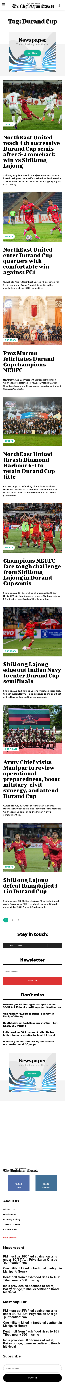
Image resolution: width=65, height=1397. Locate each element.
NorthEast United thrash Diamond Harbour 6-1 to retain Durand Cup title (29, 465)
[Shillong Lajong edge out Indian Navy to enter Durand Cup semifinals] (32, 631)
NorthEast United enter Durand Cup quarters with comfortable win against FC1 (28, 260)
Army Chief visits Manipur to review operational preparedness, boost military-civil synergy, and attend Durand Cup (31, 779)
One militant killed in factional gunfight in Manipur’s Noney (28, 1015)
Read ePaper (10, 1237)
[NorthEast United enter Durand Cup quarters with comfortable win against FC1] (32, 217)
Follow (46, 1176)
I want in (32, 980)
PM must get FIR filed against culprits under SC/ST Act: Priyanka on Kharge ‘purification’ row (32, 1005)
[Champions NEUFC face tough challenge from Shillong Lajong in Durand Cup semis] (32, 528)
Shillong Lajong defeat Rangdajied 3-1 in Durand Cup (31, 885)
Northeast (11, 749)
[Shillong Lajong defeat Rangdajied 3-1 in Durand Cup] (32, 847)
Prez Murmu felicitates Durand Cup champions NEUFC (28, 361)
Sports (9, 124)
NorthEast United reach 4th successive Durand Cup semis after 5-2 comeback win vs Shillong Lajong (31, 151)
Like (19, 1176)
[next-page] (18, 920)
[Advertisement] (32, 1133)
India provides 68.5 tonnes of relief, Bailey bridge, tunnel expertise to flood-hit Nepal (29, 1033)
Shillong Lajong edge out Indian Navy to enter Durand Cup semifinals (32, 672)
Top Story (10, 340)
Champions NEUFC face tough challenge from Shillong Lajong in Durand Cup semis (32, 571)
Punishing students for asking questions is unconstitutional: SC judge (28, 1043)
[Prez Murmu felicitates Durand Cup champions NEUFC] (32, 320)
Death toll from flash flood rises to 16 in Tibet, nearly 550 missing (30, 1024)
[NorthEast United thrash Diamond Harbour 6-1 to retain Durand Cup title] (32, 421)
